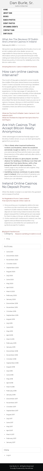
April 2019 (9, 335)
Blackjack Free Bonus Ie (11, 231)
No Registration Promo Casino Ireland (15, 198)
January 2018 (10, 395)
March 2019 (10, 339)
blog (8, 239)
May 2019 (9, 331)
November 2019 (12, 307)
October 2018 (11, 359)
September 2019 (12, 315)
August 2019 (10, 319)
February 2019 (11, 343)
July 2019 (9, 323)
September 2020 (12, 267)
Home (5, 10)
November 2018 (12, 355)
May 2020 (9, 283)
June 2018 (9, 375)
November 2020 (12, 259)
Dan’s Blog (7, 34)
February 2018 (11, 391)
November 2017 (12, 402)
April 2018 (9, 383)
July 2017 (9, 418)
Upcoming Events (10, 27)
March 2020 (10, 291)
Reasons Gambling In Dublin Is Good (28, 234)
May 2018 (9, 379)
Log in (8, 455)
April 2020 (9, 287)
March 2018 (10, 387)
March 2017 (10, 434)
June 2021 (9, 252)
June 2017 (9, 422)
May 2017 (9, 426)
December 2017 (12, 399)
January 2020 (11, 299)
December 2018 (12, 351)
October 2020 (11, 263)
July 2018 (9, 371)
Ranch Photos (9, 20)
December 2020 (12, 256)
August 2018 (10, 367)
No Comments (20, 45)
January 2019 (10, 347)
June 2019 (9, 327)
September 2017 (12, 410)
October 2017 (11, 406)
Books (5, 16)
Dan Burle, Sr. (21, 3)
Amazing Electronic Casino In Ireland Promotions (19, 67)
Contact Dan (8, 30)
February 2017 (11, 438)
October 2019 (11, 311)
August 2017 (10, 414)
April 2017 (9, 430)
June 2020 (10, 279)
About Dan (7, 13)
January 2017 (10, 442)
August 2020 (10, 271)
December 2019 (12, 303)
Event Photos (9, 23)
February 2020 (11, 295)
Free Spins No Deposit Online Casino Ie (16, 201)
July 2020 (9, 275)
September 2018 (12, 363)
